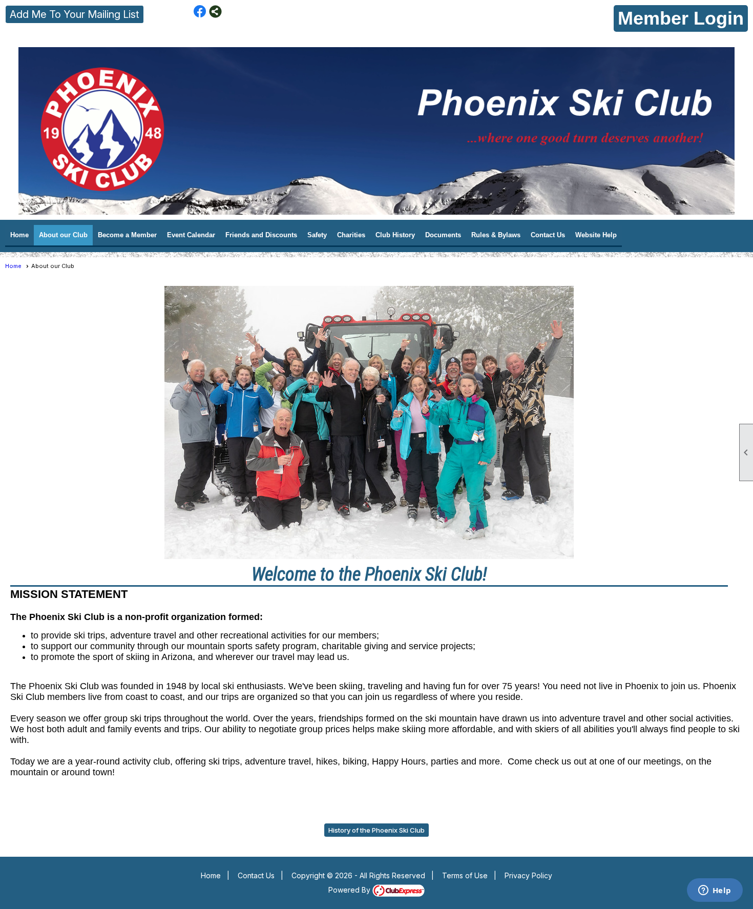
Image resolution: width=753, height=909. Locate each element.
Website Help (596, 235)
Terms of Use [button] (465, 875)
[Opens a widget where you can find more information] (714, 891)
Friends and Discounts (261, 235)
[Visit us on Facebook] (200, 11)
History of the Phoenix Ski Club (376, 830)
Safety (317, 235)
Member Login (681, 18)
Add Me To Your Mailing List (74, 14)
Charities (351, 235)
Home (19, 235)
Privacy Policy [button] (528, 875)
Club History (395, 235)
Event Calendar (191, 235)
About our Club (63, 235)
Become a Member (127, 235)
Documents (443, 235)
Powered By (350, 889)
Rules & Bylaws (495, 235)
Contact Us (548, 235)
